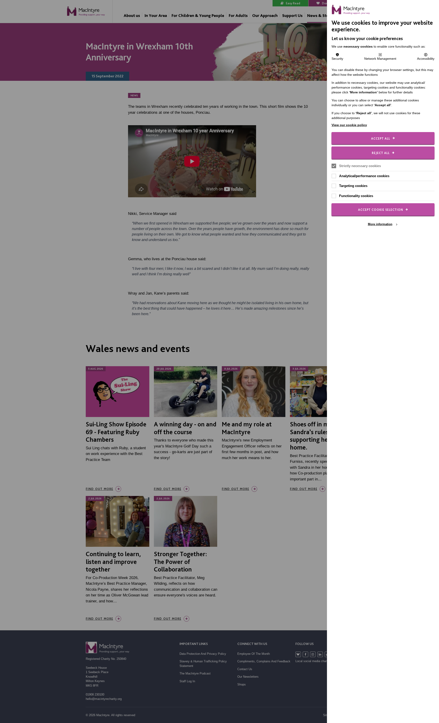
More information (380, 224)
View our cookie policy (349, 125)
